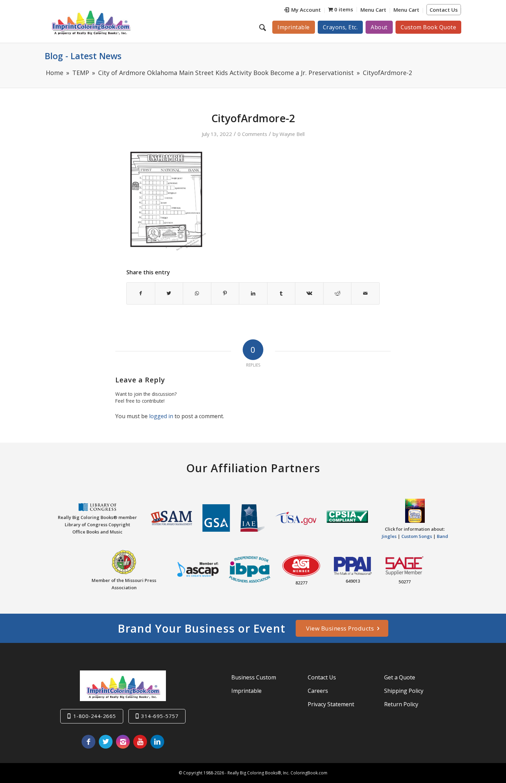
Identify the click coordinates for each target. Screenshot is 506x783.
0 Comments (252, 133)
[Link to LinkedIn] (157, 742)
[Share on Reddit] (337, 293)
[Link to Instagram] (123, 742)
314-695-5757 (159, 715)
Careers (318, 691)
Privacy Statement (331, 704)
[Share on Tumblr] (281, 293)
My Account (306, 9)
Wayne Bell (292, 133)
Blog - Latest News (83, 56)
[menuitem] (303, 10)
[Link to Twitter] (106, 742)
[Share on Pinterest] (225, 293)
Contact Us (444, 9)
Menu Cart (373, 9)
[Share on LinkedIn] (253, 293)
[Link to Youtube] (140, 742)
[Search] (263, 27)
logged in (161, 416)
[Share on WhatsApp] (197, 293)
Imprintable (246, 691)
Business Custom (253, 677)
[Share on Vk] (309, 293)
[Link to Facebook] (88, 742)
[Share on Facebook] (141, 293)
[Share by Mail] (365, 293)
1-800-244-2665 (94, 715)
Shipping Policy (403, 691)
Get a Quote (399, 677)
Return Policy (401, 704)
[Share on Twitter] (169, 293)
